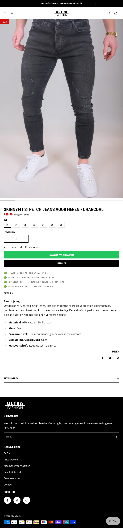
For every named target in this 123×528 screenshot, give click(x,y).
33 (34, 225)
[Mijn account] (108, 13)
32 (25, 225)
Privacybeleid (11, 459)
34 (43, 225)
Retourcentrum (12, 478)
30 (7, 225)
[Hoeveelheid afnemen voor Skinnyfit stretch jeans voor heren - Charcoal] (7, 238)
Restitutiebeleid (12, 472)
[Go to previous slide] (28, 3)
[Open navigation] (7, 13)
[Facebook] (7, 500)
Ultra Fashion (17, 516)
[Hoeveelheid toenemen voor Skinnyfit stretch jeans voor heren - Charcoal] (24, 238)
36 (52, 225)
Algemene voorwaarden (17, 466)
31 (16, 225)
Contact (8, 484)
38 (61, 225)
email (9, 436)
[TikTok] (26, 500)
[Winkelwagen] (115, 13)
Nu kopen (61, 263)
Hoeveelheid (9, 232)
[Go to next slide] (95, 3)
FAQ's (7, 453)
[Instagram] (16, 500)
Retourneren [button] (11, 378)
